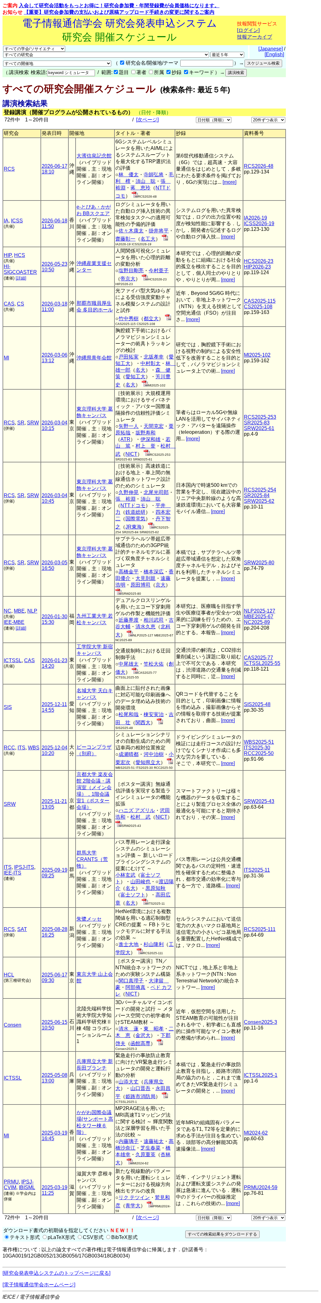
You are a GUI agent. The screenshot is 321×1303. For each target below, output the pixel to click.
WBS (33, 747)
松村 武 (140, 817)
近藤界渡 (128, 620)
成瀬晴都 (128, 754)
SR (20, 422)
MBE (19, 611)
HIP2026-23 (257, 266)
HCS (19, 255)
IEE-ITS (12, 872)
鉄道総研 (135, 512)
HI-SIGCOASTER (20, 269)
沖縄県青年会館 (94, 357)
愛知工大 (135, 376)
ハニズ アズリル (136, 810)
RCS (9, 169)
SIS (8, 707)
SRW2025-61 (259, 428)
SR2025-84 (257, 495)
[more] (229, 182)
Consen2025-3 (260, 1022)
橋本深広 (154, 571)
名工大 (147, 239)
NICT (131, 454)
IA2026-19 (255, 218)
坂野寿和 (145, 432)
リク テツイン (134, 1197)
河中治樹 (154, 754)
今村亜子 (159, 270)
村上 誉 (145, 446)
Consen (12, 1025)
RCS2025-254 (260, 489)
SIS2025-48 (257, 704)
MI (6, 357)
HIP (8, 255)
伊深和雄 (150, 439)
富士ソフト (132, 894)
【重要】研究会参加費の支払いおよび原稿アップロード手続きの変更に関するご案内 (119, 12)
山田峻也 (140, 881)
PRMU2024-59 (260, 1187)
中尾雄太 (128, 664)
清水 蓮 (128, 1028)
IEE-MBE (14, 622)
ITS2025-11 (257, 870)
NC (7, 611)
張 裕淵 (125, 499)
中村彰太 (150, 363)
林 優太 (128, 174)
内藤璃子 (128, 1141)
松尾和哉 (128, 714)
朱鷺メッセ (89, 919)
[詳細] (21, 278)
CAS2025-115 (260, 301)
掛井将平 (159, 230)
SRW (33, 422)
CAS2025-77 (258, 657)
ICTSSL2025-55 (262, 663)
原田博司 (140, 585)
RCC (9, 747)
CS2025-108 (258, 306)
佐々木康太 (131, 230)
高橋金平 (128, 571)
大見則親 (145, 578)
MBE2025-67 (258, 616)
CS (20, 303)
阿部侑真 (135, 987)
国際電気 (135, 518)
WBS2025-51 (259, 742)
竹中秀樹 (128, 318)
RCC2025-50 (259, 753)
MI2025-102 (257, 355)
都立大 (151, 318)
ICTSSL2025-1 (260, 1075)
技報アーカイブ (254, 37)
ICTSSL (13, 660)
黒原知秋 (155, 888)
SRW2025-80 (259, 562)
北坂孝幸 (154, 356)
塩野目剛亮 (131, 270)
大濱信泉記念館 (94, 155)
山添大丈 (128, 1081)
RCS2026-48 (258, 166)
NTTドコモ (132, 505)
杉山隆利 (154, 944)
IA (6, 220)
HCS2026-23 (258, 261)
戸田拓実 (128, 356)
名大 (140, 370)
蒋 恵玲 (140, 187)
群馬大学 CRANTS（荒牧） (92, 859)
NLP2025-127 (259, 611)
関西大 (142, 722)
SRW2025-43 (259, 801)
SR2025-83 (257, 422)
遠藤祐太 (154, 1141)
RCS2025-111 (260, 929)
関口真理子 (131, 980)
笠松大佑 (154, 664)
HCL (9, 974)
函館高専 (140, 1043)
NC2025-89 (257, 622)
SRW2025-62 (259, 501)
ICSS (17, 220)
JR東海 (133, 526)
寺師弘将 (154, 174)
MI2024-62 (256, 1132)
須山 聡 (145, 181)
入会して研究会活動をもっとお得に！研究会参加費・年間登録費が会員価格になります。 (119, 5)
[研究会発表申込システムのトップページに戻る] (56, 1273)
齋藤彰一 (125, 239)
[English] (274, 54)
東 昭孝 (154, 1028)
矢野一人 (128, 426)
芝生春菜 (150, 1148)
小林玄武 (125, 875)
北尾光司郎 (156, 492)
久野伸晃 (128, 492)
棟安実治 (154, 714)
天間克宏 (154, 426)
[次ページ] (147, 119)
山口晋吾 (140, 1088)
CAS (9, 303)
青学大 (132, 1205)
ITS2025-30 (257, 747)
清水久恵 (145, 626)
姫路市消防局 (140, 1096)
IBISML (27, 1187)
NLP (32, 611)
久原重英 (145, 1154)
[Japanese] (270, 48)
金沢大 (142, 1035)
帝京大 (127, 278)
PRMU (11, 1181)
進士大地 (128, 944)
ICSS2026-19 (259, 223)
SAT (22, 929)
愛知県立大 (147, 762)
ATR (125, 439)
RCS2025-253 (260, 417)
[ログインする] (135, 196)
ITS (21, 747)
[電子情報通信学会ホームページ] (39, 1284)
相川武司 (154, 620)
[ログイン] (248, 30)
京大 (160, 585)
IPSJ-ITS (24, 867)
